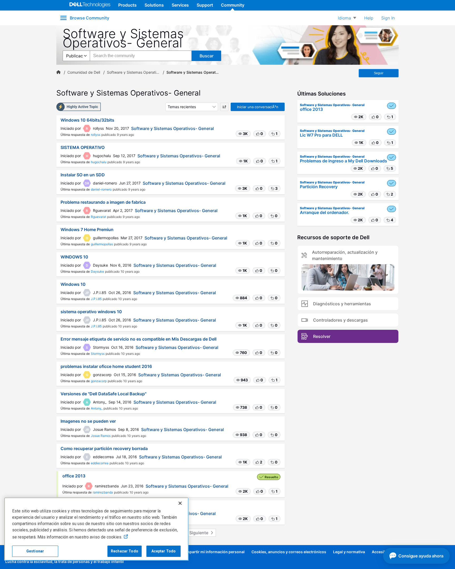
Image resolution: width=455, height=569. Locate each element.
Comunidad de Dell (83, 72)
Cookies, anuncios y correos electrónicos (288, 552)
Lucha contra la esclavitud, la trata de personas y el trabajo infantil (64, 561)
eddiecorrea (99, 463)
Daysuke (97, 271)
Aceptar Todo (163, 551)
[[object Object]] (58, 72)
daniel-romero (101, 189)
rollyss (95, 135)
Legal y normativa (349, 552)
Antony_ (96, 408)
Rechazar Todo (124, 551)
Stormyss (98, 354)
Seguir (378, 73)
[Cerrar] (180, 503)
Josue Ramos (101, 436)
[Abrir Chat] (416, 556)
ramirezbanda (103, 492)
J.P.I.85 (96, 299)
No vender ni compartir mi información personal (201, 552)
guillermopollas (102, 244)
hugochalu (98, 162)
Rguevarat (98, 217)
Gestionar (35, 551)
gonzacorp (99, 381)
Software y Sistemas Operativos (133, 72)
